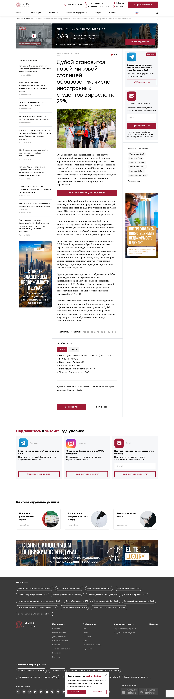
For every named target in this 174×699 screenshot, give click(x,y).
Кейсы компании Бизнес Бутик (31, 670)
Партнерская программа (125, 629)
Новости (29, 19)
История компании (60, 633)
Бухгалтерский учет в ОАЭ (99, 588)
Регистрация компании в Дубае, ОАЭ (34, 588)
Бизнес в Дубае (136, 171)
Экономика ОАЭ (136, 154)
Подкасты (87, 649)
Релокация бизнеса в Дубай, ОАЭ (103, 595)
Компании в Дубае (137, 175)
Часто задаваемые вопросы (136, 677)
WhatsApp (120, 6)
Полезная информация (77, 13)
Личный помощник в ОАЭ (77, 601)
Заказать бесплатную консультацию (87, 193)
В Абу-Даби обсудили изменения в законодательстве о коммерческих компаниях (34, 206)
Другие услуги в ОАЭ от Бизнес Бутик (34, 614)
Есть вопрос (102, 407)
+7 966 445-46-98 (95, 3)
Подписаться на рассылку (135, 474)
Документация (59, 637)
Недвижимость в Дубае (124, 633)
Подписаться (143, 82)
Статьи (62, 349)
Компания (53, 13)
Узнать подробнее (140, 42)
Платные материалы (92, 645)
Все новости (71, 407)
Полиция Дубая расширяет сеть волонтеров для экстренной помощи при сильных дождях (35, 69)
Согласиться (77, 692)
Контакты (112, 13)
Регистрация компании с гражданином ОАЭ (37, 677)
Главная (19, 19)
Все (84, 629)
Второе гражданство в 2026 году (67, 595)
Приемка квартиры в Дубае (74, 607)
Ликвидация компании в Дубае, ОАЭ (109, 607)
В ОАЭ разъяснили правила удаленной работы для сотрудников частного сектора (35, 189)
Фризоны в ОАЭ (58, 670)
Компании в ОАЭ (136, 162)
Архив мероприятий (61, 649)
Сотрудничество (122, 624)
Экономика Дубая (137, 167)
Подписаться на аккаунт (87, 474)
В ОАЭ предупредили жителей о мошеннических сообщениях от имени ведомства (33, 153)
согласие (136, 134)
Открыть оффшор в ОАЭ (135, 595)
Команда (56, 645)
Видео (98, 13)
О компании (57, 629)
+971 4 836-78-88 (75, 5)
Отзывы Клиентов (60, 641)
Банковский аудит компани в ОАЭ (139, 601)
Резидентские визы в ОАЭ (128, 588)
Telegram (120, 3)
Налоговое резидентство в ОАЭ (32, 595)
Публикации (35, 13)
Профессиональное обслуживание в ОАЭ (37, 607)
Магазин (153, 624)
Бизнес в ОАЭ (135, 158)
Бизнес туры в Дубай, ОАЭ (106, 601)
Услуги (19, 13)
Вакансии (56, 653)
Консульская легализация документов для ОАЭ (39, 601)
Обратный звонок (143, 5)
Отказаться (97, 692)
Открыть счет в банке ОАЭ (69, 588)
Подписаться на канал (39, 474)
